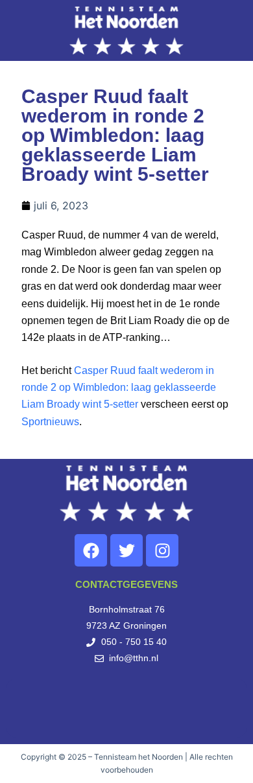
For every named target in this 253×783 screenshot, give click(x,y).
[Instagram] (162, 550)
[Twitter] (126, 550)
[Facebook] (91, 550)
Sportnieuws (50, 421)
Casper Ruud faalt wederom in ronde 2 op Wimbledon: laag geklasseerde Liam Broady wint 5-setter (118, 387)
